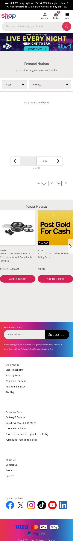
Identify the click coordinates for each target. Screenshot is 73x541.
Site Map (10, 392)
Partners (10, 470)
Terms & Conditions (16, 428)
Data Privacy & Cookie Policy (21, 422)
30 (51, 183)
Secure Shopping (14, 369)
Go (45, 161)
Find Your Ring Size (15, 386)
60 (58, 183)
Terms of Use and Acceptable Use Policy (27, 434)
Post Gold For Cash (16, 381)
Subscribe (56, 334)
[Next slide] (70, 246)
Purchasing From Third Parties (21, 439)
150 (65, 183)
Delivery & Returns (15, 417)
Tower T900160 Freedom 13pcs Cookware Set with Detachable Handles (17, 257)
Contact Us (11, 464)
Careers (10, 476)
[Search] (66, 26)
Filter (8, 84)
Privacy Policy (26, 349)
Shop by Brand (13, 375)
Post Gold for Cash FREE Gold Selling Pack (53, 255)
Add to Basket (17, 279)
